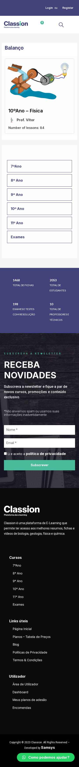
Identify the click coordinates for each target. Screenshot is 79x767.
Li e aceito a (37, 454)
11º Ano (18, 597)
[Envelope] (10, 7)
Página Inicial (22, 629)
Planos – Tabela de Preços (31, 637)
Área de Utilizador (25, 684)
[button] (71, 25)
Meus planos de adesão (30, 700)
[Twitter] (5, 7)
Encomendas (22, 707)
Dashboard (20, 692)
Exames (18, 604)
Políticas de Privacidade (30, 652)
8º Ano (17, 573)
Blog (16, 644)
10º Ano (18, 589)
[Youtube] (5, 13)
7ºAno (17, 565)
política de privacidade (46, 453)
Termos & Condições (27, 660)
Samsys (48, 747)
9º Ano (17, 581)
